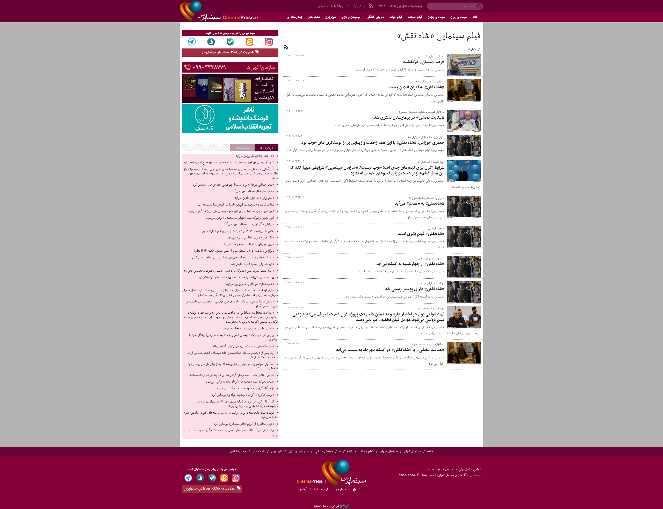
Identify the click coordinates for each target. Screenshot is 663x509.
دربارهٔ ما (356, 6)
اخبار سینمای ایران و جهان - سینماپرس (231, 11)
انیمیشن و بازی (351, 17)
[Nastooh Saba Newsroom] (344, 506)
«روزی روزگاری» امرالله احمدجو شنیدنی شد (248, 244)
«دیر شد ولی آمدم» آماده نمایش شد (252, 264)
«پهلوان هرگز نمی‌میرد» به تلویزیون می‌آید (249, 224)
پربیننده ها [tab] (242, 148)
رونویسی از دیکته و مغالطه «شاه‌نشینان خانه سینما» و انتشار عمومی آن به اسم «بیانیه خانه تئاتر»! (232, 355)
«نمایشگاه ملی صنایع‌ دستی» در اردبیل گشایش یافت (242, 346)
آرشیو (321, 6)
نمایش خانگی (375, 17)
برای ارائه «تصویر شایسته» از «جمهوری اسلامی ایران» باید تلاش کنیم (233, 257)
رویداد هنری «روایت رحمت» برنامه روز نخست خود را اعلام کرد (236, 277)
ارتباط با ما (337, 6)
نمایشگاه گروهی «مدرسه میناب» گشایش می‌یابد (244, 388)
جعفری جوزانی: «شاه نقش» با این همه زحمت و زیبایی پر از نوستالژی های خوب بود (372, 142)
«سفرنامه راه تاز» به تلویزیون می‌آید (253, 191)
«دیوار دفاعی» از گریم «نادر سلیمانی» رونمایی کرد (244, 424)
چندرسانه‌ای (295, 17)
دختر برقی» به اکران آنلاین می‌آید (254, 198)
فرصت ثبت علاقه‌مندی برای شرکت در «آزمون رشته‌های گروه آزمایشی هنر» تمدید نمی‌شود (231, 415)
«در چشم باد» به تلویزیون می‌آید (254, 156)
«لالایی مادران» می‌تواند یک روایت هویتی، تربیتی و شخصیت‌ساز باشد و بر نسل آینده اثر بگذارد (232, 304)
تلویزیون (330, 17)
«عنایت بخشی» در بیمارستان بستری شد (409, 117)
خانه (475, 17)
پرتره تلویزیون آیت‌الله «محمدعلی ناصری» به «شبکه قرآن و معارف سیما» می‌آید (233, 433)
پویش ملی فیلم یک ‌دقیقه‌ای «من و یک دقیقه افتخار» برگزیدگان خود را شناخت (233, 337)
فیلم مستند (415, 17)
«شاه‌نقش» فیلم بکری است (421, 234)
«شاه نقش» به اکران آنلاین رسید (416, 87)
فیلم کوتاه (396, 17)
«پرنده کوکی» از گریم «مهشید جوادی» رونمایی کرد (243, 395)
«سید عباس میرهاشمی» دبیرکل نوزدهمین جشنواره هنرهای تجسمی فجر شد (228, 271)
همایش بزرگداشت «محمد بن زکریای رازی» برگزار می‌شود (240, 382)
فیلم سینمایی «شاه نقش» (439, 36)
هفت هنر (314, 17)
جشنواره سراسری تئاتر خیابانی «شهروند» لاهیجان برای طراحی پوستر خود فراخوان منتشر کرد (233, 366)
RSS (360, 489)
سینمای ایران (458, 17)
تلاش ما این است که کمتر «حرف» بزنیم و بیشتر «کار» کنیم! (237, 231)
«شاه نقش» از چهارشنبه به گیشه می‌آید (410, 264)
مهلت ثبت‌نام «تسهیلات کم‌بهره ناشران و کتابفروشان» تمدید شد (236, 205)
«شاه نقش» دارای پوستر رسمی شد (414, 289)
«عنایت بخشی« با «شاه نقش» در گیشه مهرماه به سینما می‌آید (390, 350)
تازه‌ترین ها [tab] (266, 148)
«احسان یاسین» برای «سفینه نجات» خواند (248, 328)
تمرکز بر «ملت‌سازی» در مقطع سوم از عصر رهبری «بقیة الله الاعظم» (234, 251)
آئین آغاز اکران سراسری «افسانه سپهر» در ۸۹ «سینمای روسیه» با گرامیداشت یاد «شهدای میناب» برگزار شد (237, 404)
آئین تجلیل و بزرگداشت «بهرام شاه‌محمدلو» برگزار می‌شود (240, 218)
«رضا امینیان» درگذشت (423, 62)
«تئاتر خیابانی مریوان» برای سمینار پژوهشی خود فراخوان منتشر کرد (233, 185)
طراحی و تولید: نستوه (326, 506)
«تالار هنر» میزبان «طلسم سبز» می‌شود (250, 238)
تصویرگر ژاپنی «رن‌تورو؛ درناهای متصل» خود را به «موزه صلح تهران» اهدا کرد (228, 162)
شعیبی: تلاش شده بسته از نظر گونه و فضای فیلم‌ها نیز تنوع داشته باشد (231, 375)
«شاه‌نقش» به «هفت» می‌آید (419, 203)
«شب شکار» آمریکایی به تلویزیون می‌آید (250, 284)
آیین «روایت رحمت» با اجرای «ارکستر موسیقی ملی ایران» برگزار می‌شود (231, 211)
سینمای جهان (436, 17)
